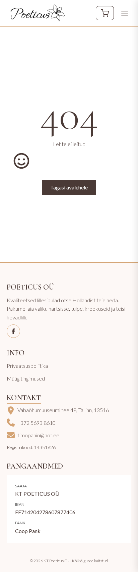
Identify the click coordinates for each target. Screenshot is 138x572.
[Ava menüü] (124, 13)
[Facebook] (13, 331)
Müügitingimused (26, 378)
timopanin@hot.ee (38, 435)
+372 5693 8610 (36, 423)
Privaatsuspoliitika (27, 365)
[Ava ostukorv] (105, 13)
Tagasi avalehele (69, 187)
